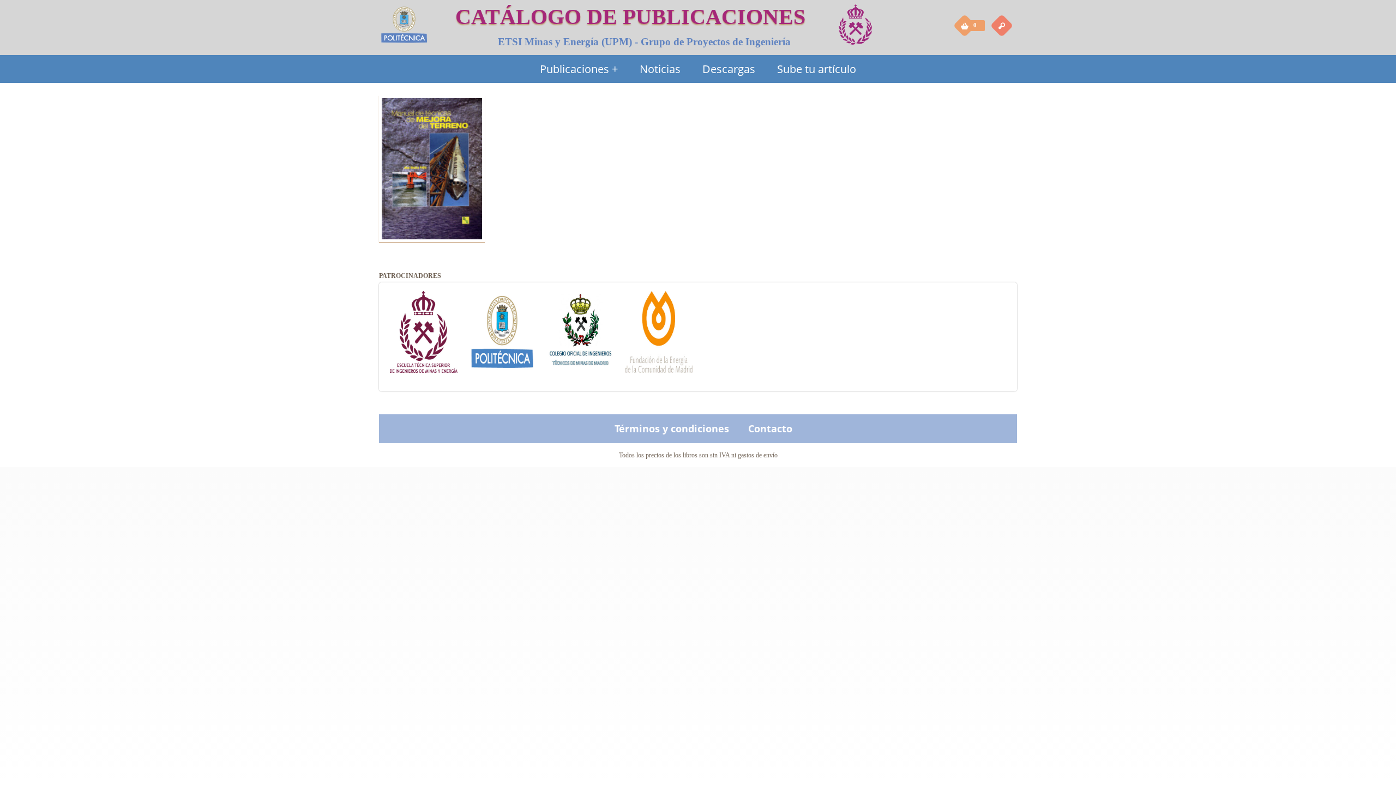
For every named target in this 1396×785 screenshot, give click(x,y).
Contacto (770, 428)
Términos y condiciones (672, 428)
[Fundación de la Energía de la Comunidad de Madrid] (659, 360)
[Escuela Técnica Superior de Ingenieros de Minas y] (424, 360)
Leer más (432, 198)
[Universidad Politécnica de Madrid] (502, 360)
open (1002, 25)
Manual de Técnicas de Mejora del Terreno (427, 114)
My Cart (965, 24)
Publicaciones (579, 69)
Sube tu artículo (816, 69)
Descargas (728, 69)
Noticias (660, 69)
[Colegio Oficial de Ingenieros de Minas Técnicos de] (581, 360)
